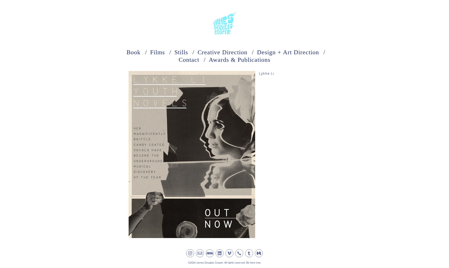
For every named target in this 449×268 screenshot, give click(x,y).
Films (157, 52)
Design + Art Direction (288, 52)
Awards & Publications (239, 59)
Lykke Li (266, 73)
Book (134, 52)
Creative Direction (222, 52)
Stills (181, 52)
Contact (189, 59)
